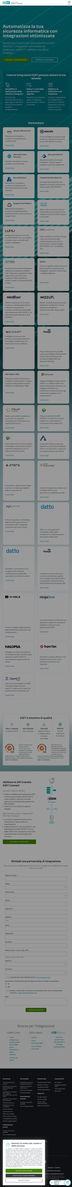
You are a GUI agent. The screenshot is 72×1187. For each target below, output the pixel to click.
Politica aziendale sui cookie (15, 1166)
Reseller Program (43, 1085)
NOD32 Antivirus (8, 1103)
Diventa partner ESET (44, 1082)
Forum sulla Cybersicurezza (42, 1102)
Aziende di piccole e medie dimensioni (26, 1083)
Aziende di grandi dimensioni (26, 1087)
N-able (34, 1037)
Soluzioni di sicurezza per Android (10, 1099)
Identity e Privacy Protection (8, 1106)
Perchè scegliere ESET (10, 1121)
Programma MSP (42, 1087)
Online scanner (8, 1109)
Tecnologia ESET (60, 1089)
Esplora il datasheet (19, 842)
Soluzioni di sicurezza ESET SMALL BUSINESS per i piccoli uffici (10, 1094)
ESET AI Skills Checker (10, 1116)
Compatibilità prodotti (10, 1118)
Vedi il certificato (11, 760)
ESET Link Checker (8, 1114)
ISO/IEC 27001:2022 (23, 747)
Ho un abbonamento (9, 1134)
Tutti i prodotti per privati (9, 1083)
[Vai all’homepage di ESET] (12, 3)
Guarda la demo (25, 1093)
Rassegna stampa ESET (60, 1085)
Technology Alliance (43, 1089)
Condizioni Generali (53, 1171)
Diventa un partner (45, 60)
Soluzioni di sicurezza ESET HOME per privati (10, 1087)
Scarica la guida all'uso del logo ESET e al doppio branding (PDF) (59, 1042)
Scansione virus (8, 1111)
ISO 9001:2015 (59, 758)
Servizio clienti (42, 1099)
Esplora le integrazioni (16, 60)
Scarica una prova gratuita (8, 1131)
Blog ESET (58, 1091)
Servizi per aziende (26, 1090)
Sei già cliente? (42, 1097)
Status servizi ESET (43, 1106)
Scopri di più (9, 145)
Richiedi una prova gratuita (26, 1103)
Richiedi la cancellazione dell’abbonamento (48, 1174)
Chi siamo (58, 1082)
